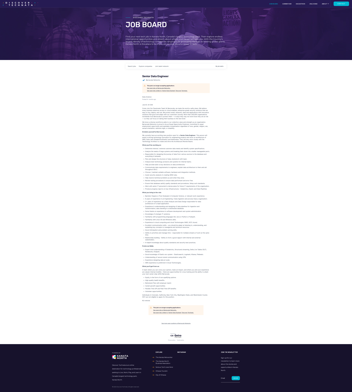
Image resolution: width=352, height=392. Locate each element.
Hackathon (300, 4)
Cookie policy (180, 340)
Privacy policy (171, 340)
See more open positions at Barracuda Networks (176, 323)
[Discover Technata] (20, 4)
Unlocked (313, 4)
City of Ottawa (161, 375)
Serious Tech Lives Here (164, 367)
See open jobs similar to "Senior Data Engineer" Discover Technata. (167, 90)
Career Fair (287, 4)
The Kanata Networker (164, 357)
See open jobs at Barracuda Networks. (158, 88)
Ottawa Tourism (161, 371)
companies (145, 66)
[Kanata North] (127, 357)
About (324, 4)
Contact (341, 4)
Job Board (273, 4)
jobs (132, 66)
